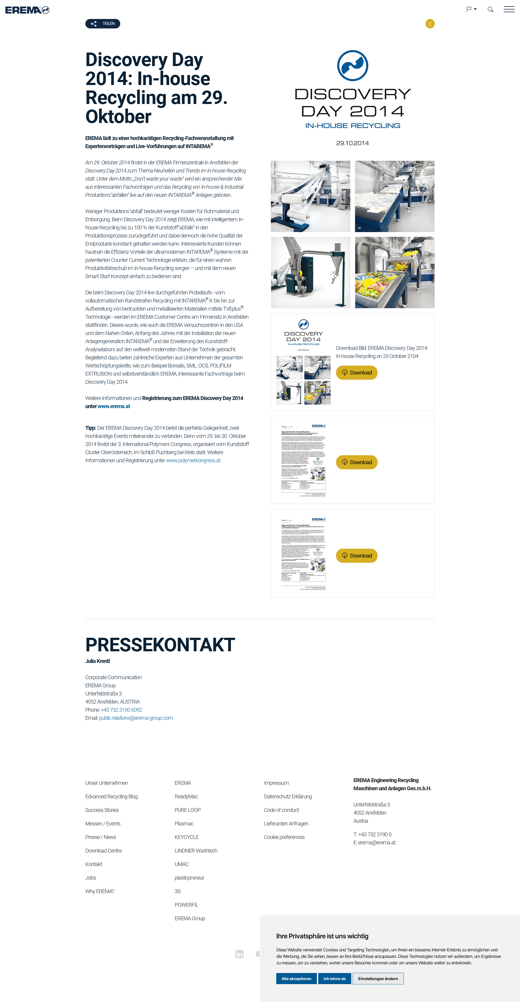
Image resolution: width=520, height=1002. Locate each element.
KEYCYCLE (187, 837)
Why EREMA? (99, 891)
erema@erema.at (376, 842)
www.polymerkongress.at (193, 460)
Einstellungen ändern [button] (378, 978)
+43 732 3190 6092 (121, 710)
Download (361, 372)
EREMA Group (190, 918)
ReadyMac (186, 796)
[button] (471, 9)
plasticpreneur (189, 877)
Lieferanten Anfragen (286, 823)
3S (177, 891)
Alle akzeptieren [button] (296, 978)
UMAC (181, 864)
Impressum (276, 783)
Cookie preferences (284, 837)
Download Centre (103, 850)
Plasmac (184, 823)
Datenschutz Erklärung (288, 796)
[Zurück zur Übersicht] (430, 23)
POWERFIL (186, 905)
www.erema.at (114, 406)
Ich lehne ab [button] (335, 978)
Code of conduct (281, 810)
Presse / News (100, 837)
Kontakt (93, 864)
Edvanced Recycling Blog (111, 796)
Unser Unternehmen (106, 783)
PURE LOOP (187, 810)
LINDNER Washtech (196, 850)
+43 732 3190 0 (374, 834)
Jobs (90, 877)
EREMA (183, 783)
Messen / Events (102, 823)
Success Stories (102, 810)
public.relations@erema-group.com (136, 718)
